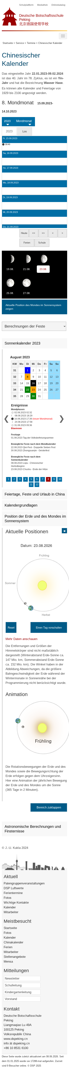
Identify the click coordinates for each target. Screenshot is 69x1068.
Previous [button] (6, 418)
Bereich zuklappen (49, 807)
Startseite (15, 928)
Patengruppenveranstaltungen (24, 883)
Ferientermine (13, 893)
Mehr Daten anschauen (21, 639)
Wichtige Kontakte (16, 902)
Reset (11, 627)
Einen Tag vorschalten (49, 627)
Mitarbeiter (11, 912)
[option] (34, 412)
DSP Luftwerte (14, 888)
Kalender (10, 907)
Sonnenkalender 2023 (22, 343)
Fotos (7, 898)
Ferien (13, 947)
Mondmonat (24, 121)
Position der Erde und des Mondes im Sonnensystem (35, 518)
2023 (7, 121)
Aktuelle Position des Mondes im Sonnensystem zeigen (33, 307)
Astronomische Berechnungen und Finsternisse (33, 829)
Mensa (13, 961)
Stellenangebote (19, 957)
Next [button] (61, 418)
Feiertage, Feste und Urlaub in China (35, 494)
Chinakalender (18, 942)
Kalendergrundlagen (21, 505)
